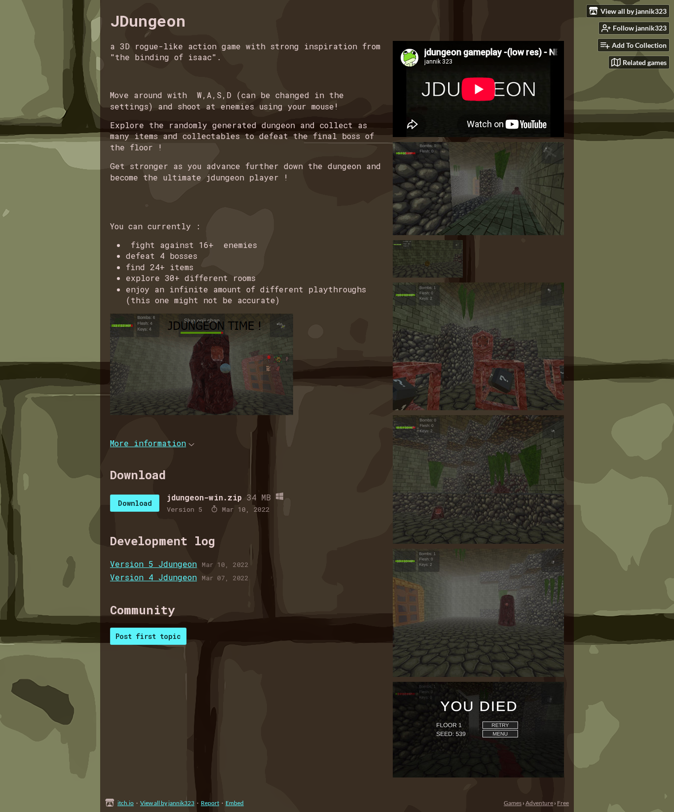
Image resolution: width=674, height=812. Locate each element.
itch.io (125, 803)
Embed (234, 803)
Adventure (539, 803)
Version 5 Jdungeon (153, 564)
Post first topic (148, 636)
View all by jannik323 (167, 803)
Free (563, 803)
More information (148, 443)
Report (210, 803)
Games (513, 803)
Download (135, 503)
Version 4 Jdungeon (153, 577)
